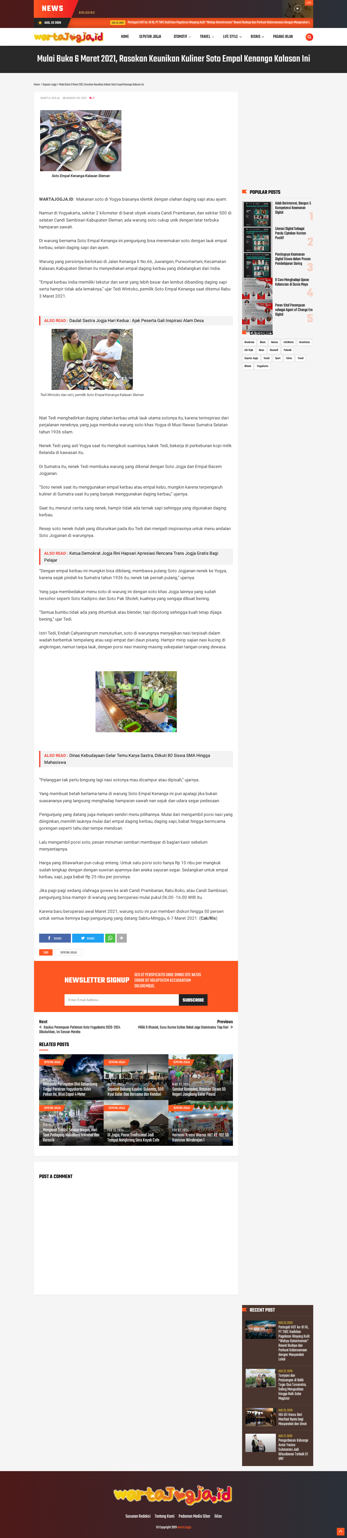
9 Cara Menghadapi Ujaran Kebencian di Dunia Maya (292, 282)
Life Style (248, 350)
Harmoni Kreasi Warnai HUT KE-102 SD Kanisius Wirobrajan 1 (200, 1138)
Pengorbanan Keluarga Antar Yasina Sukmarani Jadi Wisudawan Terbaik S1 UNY (293, 1449)
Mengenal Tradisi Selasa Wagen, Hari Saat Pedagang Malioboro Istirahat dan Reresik (71, 1135)
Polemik (288, 350)
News (261, 350)
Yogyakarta (262, 366)
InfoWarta (288, 342)
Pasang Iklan (283, 36)
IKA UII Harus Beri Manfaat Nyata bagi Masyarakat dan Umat (292, 1419)
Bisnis (262, 342)
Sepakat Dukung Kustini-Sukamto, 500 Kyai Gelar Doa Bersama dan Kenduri (135, 1092)
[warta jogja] (173, 1505)
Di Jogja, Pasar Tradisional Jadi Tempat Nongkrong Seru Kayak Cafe (133, 1138)
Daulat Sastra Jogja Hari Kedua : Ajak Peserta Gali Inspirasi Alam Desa (136, 320)
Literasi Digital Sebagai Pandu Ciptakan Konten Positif (290, 233)
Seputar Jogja (68, 952)
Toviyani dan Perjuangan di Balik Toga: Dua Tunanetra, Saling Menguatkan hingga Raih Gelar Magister (292, 1387)
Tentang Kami (165, 1516)
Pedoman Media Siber (194, 1516)
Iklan (218, 1516)
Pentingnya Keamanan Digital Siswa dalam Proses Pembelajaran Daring (293, 259)
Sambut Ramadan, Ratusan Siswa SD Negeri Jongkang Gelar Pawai (199, 1092)
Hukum (274, 342)
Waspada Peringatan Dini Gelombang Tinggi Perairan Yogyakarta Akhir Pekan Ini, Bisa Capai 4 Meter (70, 1089)
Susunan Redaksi (138, 1516)
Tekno (289, 358)
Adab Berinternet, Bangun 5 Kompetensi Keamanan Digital (293, 208)
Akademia (249, 342)
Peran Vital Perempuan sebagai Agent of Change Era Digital (293, 310)
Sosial (267, 358)
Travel (301, 358)
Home (125, 36)
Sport (277, 358)
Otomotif (274, 350)
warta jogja (184, 1527)
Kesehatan (304, 342)
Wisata (247, 366)
